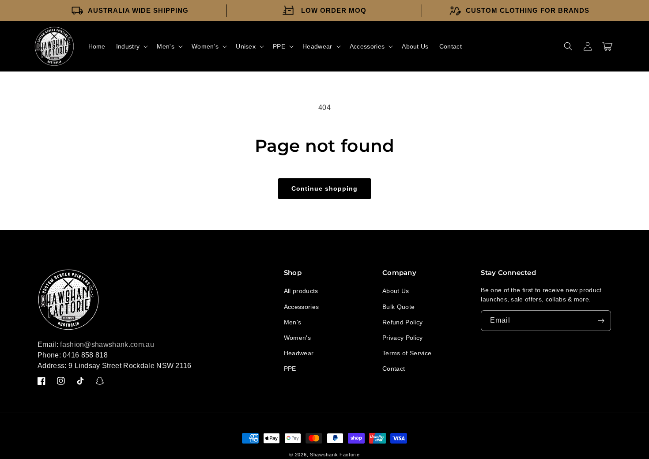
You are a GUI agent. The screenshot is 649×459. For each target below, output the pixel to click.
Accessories (301, 306)
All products (301, 290)
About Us (395, 290)
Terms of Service (406, 353)
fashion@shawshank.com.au (107, 344)
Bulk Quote (398, 306)
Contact (393, 368)
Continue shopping (324, 188)
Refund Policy (402, 322)
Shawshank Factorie (335, 454)
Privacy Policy (402, 337)
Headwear (299, 353)
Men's (293, 322)
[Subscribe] (601, 320)
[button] (131, 46)
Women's (297, 337)
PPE (290, 368)
